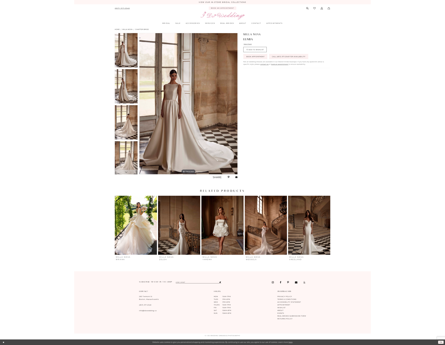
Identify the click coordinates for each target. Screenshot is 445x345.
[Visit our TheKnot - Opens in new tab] (304, 282)
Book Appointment (255, 56)
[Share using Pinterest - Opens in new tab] (229, 177)
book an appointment (279, 64)
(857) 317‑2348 (145, 305)
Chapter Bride (142, 29)
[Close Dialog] (3, 342)
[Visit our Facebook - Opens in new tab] (280, 282)
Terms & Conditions (286, 299)
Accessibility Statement (289, 302)
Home (117, 29)
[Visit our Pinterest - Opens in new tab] (288, 282)
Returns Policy (285, 319)
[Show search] (307, 8)
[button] (321, 8)
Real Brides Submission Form (291, 316)
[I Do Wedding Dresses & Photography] (222, 15)
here (290, 342)
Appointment (283, 305)
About (280, 310)
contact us (264, 64)
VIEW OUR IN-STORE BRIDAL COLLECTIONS (222, 2)
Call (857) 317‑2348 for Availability (288, 56)
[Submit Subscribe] (218, 282)
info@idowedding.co (148, 311)
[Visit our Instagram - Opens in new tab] (273, 282)
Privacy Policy (284, 296)
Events (280, 313)
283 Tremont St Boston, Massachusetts (149, 298)
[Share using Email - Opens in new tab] (236, 177)
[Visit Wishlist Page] (314, 8)
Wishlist (281, 307)
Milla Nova (127, 29)
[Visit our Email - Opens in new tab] (296, 282)
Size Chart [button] (248, 44)
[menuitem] (122, 8)
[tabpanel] (126, 51)
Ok (441, 342)
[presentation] (136, 225)
